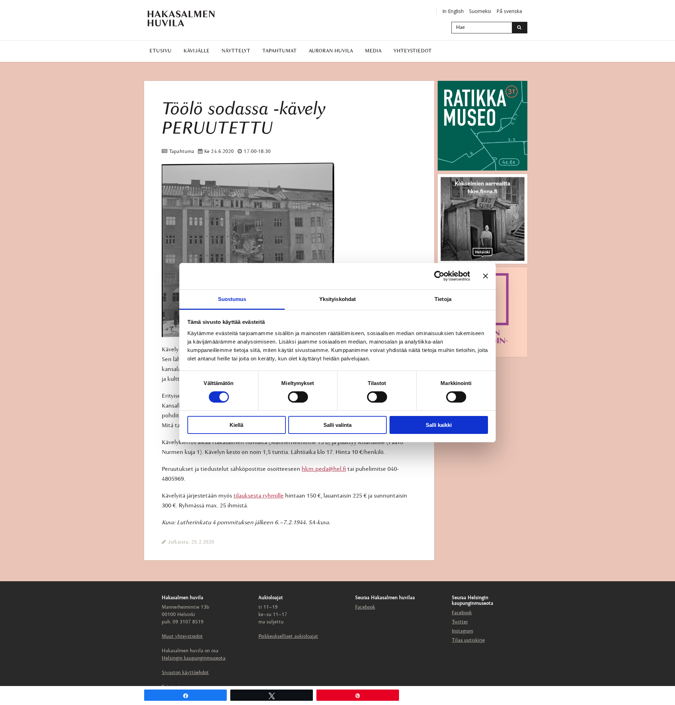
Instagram (462, 631)
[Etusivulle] (181, 18)
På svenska (509, 11)
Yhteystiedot (412, 51)
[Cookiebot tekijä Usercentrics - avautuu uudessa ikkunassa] (439, 276)
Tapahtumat (279, 51)
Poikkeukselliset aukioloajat (288, 636)
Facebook (365, 607)
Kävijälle (197, 51)
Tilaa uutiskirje (468, 640)
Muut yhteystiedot (182, 636)
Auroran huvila (331, 51)
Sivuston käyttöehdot (185, 672)
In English (453, 11)
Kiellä (236, 425)
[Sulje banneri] (485, 276)
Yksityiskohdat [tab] (337, 299)
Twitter (460, 622)
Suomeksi (480, 11)
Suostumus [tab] (232, 299)
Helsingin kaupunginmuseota (193, 658)
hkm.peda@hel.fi (324, 469)
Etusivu (160, 51)
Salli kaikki (439, 425)
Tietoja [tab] (443, 299)
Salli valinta (337, 425)
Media (373, 51)
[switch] (298, 397)
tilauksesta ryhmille (258, 496)
